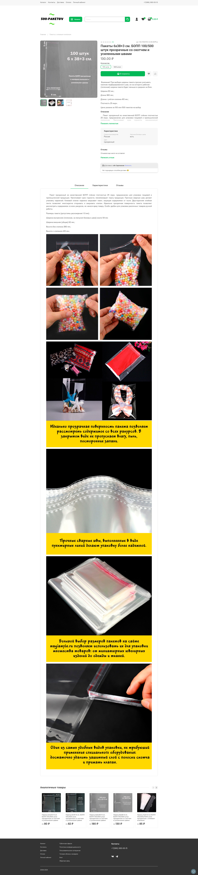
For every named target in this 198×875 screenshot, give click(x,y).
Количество (105, 63)
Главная (43, 34)
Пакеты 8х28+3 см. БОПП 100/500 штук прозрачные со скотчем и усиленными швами (122, 817)
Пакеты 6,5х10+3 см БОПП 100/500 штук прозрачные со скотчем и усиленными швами (51, 817)
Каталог (43, 2)
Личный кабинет (79, 2)
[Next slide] (94, 69)
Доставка (60, 2)
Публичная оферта (66, 843)
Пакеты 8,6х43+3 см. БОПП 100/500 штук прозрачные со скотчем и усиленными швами (98, 817)
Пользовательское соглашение (70, 850)
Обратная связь (65, 861)
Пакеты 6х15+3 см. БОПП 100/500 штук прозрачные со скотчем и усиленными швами (75, 817)
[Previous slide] (43, 69)
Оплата (68, 2)
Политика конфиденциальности (70, 847)
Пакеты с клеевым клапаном (60, 34)
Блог (61, 857)
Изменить (128, 165)
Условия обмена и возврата (69, 854)
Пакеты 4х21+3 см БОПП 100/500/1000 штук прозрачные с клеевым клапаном (146, 817)
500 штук (117, 67)
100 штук (106, 67)
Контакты (51, 2)
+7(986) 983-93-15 (151, 2)
